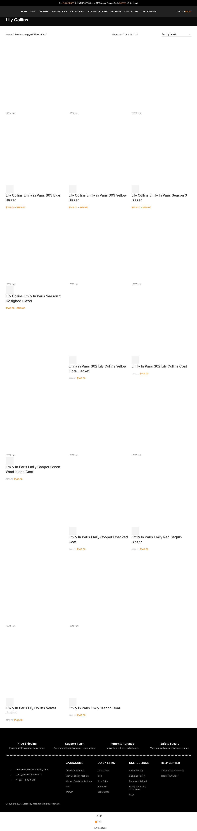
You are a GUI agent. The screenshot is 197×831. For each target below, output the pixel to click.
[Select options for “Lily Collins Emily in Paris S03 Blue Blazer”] (10, 189)
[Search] (171, 11)
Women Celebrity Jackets (79, 781)
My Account (103, 770)
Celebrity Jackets (75, 770)
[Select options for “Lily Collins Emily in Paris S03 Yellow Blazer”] (72, 189)
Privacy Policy (136, 770)
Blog (99, 775)
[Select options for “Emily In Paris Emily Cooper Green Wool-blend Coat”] (10, 461)
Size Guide (102, 781)
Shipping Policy (137, 775)
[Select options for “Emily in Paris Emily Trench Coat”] (72, 702)
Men (68, 786)
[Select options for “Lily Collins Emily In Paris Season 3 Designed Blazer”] (10, 290)
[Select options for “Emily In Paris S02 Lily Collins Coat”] (135, 360)
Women (69, 791)
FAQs (131, 794)
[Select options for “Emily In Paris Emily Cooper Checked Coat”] (72, 531)
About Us (102, 786)
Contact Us (103, 791)
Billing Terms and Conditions (137, 788)
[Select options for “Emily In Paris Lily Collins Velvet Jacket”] (10, 702)
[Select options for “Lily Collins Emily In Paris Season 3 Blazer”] (135, 189)
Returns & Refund (138, 781)
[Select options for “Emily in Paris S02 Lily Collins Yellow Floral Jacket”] (72, 360)
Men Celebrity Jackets (77, 775)
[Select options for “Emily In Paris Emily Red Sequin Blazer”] (135, 531)
